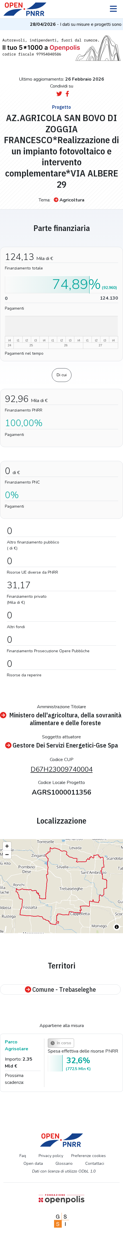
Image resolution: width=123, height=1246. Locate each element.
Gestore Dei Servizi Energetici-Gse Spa (65, 745)
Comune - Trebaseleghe (64, 989)
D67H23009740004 (62, 769)
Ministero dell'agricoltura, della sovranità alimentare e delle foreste (65, 719)
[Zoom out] (7, 854)
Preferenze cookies (88, 1155)
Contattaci (94, 1163)
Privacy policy (51, 1155)
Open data (33, 1163)
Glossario (64, 1163)
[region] (61, 886)
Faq (22, 1155)
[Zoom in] (7, 846)
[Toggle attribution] (116, 926)
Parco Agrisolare (16, 1045)
